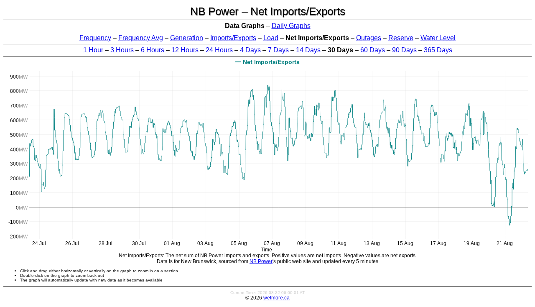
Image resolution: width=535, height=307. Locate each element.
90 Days (404, 50)
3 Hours (122, 50)
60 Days (372, 50)
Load (270, 37)
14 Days (308, 50)
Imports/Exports (233, 37)
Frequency (95, 37)
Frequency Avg (140, 37)
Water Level (438, 37)
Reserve (400, 37)
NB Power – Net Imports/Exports (267, 11)
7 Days (278, 50)
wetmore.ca (276, 298)
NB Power (261, 261)
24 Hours (219, 50)
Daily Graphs (291, 25)
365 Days (438, 50)
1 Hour (93, 50)
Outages (368, 37)
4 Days (250, 50)
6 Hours (152, 50)
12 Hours (185, 50)
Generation (186, 37)
